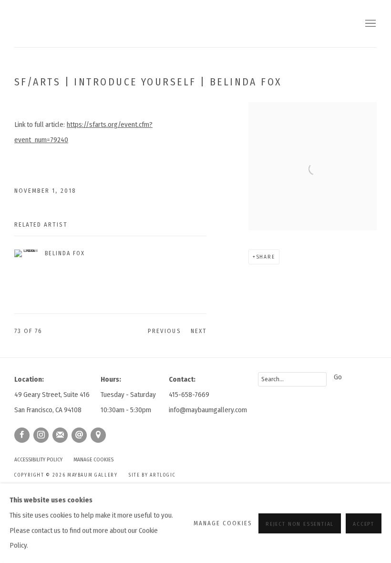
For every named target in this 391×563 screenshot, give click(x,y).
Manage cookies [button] (93, 459)
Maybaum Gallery (81, 23)
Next (198, 330)
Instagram (41, 435)
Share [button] (265, 256)
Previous (164, 330)
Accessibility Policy (38, 459)
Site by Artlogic (152, 475)
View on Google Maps (98, 435)
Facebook (22, 435)
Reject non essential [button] (300, 523)
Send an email (79, 435)
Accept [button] (363, 523)
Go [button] (338, 377)
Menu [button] (369, 24)
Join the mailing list (60, 435)
